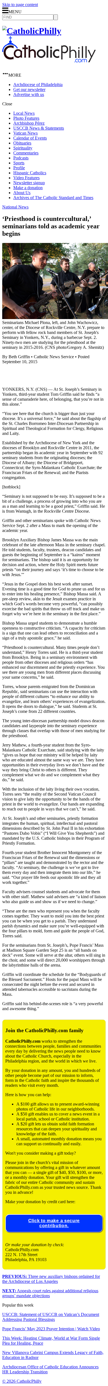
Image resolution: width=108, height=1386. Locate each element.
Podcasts (21, 158)
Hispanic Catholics (29, 172)
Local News (24, 113)
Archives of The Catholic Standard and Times (53, 197)
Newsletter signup (29, 182)
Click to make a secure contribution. (54, 1223)
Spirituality (22, 148)
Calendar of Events (30, 138)
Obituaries (22, 143)
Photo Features (26, 118)
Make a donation (28, 187)
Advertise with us (28, 94)
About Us (21, 192)
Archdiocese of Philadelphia (38, 84)
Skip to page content (20, 4)
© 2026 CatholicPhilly (22, 1381)
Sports (18, 162)
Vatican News (25, 133)
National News (15, 207)
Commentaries (25, 153)
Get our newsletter (29, 89)
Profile (19, 167)
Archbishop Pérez (29, 123)
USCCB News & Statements (38, 128)
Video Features (26, 177)
